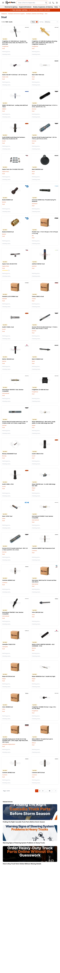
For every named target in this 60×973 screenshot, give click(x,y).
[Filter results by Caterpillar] (25, 631)
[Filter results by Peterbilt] (25, 283)
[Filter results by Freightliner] (25, 27)
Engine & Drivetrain (25, 7)
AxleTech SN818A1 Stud (38, 264)
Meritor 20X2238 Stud (8, 359)
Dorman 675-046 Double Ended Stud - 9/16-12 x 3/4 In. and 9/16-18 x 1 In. (44, 105)
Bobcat (34, 743)
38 (49, 791)
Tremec (34, 298)
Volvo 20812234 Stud (37, 612)
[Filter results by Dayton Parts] (25, 155)
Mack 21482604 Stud (37, 359)
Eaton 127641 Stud (7, 516)
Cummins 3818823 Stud (8, 772)
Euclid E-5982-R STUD (37, 453)
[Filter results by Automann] (55, 186)
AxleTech (34, 266)
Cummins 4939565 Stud (8, 580)
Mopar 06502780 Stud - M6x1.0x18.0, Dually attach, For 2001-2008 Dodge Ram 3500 (43, 422)
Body (56, 7)
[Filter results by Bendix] (25, 186)
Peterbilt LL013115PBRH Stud (10, 296)
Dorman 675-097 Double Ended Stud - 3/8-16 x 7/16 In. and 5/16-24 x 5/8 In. (44, 138)
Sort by (41, 22)
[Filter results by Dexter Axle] (25, 61)
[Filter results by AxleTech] (55, 250)
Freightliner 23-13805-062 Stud (40, 389)
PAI (33, 235)
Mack (33, 77)
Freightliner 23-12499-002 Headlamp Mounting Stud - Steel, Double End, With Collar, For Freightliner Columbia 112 (44, 42)
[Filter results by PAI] (55, 218)
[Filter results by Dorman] (55, 91)
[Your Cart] (57, 3)
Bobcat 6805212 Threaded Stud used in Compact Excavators (42, 739)
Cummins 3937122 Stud (38, 772)
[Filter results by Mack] (55, 61)
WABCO (4, 109)
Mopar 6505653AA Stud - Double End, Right (43, 676)
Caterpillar (5, 646)
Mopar (33, 425)
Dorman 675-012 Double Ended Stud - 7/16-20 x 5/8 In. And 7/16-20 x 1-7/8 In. (44, 327)
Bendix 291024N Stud (8, 232)
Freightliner (5, 46)
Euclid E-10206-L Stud (8, 327)
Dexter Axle (5, 77)
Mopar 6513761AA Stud (8, 676)
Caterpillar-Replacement (8, 744)
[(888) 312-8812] (53, 3)
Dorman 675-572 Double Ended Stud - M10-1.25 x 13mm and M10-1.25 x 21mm (15, 548)
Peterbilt (4, 298)
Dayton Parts (5, 171)
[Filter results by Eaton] (25, 502)
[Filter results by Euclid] (25, 123)
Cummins (34, 550)
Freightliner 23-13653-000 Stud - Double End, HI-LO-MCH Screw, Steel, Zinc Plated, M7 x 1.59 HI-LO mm (14, 42)
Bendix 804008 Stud (7, 200)
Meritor (4, 361)
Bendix (4, 202)
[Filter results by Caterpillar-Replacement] (25, 725)
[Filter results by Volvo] (55, 599)
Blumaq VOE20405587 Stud (9, 453)
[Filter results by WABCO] (25, 91)
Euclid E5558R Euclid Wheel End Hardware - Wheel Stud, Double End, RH (13, 138)
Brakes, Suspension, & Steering (43, 7)
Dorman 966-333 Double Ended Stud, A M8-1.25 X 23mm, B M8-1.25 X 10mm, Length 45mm (15, 422)
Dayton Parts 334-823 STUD (9, 264)
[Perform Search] (46, 3)
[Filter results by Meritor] (25, 345)
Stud (3, 48)
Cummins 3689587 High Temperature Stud (43, 548)
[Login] (50, 3)
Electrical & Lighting (11, 7)
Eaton (3, 518)
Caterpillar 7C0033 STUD (8, 644)
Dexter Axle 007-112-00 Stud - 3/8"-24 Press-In (14, 74)
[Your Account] (50, 3)
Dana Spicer (35, 584)
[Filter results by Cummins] (55, 534)
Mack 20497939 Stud (37, 169)
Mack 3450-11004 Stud (38, 74)
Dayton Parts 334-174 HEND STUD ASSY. (13, 169)
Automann (34, 203)
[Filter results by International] (25, 376)
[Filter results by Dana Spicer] (55, 566)
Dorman (34, 109)
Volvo (33, 614)
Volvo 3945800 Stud (7, 707)
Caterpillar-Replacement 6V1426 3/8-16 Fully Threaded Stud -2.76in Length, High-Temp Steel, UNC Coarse (15, 740)
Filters (34, 22)
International (5, 393)
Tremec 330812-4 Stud (38, 296)
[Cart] (57, 3)
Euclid (3, 141)
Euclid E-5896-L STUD (8, 484)
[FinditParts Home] (10, 3)
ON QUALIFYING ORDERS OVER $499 (39, 10)
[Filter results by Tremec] (55, 283)
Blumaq (4, 456)
